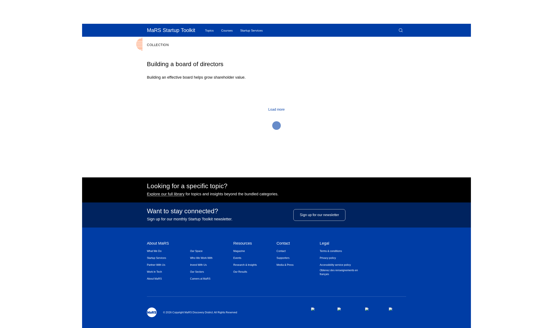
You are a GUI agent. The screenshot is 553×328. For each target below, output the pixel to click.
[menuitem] (168, 251)
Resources (242, 243)
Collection (158, 44)
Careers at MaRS (200, 278)
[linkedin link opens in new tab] (373, 308)
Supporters (282, 258)
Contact (283, 243)
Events (237, 258)
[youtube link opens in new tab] (397, 308)
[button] (401, 30)
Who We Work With (201, 258)
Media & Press (285, 264)
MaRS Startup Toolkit (171, 30)
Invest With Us (198, 264)
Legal (324, 243)
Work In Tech (154, 271)
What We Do (154, 251)
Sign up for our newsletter (319, 215)
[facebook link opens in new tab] (320, 308)
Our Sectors (197, 271)
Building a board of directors (185, 64)
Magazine (239, 251)
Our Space (196, 251)
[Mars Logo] (152, 312)
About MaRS (158, 243)
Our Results (240, 271)
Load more (276, 109)
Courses (227, 30)
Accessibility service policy (335, 264)
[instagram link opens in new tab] (347, 308)
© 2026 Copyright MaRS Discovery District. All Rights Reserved (200, 312)
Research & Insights (245, 264)
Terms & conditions (331, 251)
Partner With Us (156, 264)
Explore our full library (165, 194)
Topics (209, 30)
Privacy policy (328, 258)
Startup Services (156, 258)
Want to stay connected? (182, 211)
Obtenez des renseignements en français (339, 272)
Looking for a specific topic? (187, 186)
